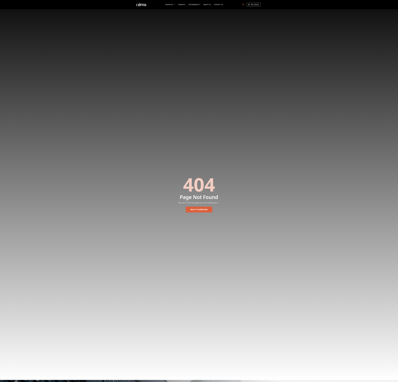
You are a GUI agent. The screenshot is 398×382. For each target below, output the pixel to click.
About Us (207, 4)
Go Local (255, 4)
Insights (181, 4)
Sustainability (194, 4)
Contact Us (218, 4)
